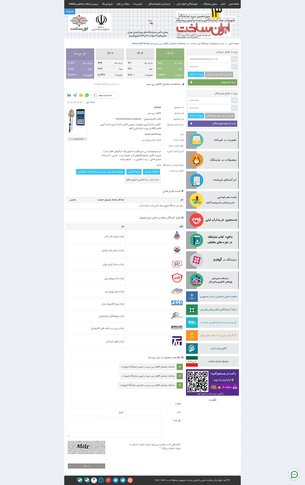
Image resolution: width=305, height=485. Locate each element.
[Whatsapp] (87, 96)
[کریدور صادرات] (212, 323)
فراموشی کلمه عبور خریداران (219, 74)
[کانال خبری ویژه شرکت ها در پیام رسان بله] (78, 480)
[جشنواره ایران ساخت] (212, 362)
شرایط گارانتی (134, 172)
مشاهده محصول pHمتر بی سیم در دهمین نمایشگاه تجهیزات (148, 367)
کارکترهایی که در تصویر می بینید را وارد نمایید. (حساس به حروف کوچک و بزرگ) (155, 446)
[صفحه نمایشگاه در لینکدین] (100, 480)
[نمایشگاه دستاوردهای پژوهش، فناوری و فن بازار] (212, 280)
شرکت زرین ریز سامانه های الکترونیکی (107, 328)
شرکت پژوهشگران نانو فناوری (111, 316)
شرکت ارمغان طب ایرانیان (113, 250)
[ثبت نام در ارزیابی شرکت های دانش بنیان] (212, 336)
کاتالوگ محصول (152, 172)
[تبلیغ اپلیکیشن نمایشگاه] (212, 383)
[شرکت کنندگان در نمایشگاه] (212, 180)
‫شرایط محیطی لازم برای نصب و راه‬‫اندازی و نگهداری (100, 172)
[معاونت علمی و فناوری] (212, 297)
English (69, 12)
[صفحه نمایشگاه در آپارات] (129, 480)
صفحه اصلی (233, 44)
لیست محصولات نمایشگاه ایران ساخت (207, 44)
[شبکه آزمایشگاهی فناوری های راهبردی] (212, 310)
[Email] (81, 96)
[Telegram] (75, 96)
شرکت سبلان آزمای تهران (113, 264)
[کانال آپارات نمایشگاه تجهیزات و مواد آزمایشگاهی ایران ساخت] (212, 260)
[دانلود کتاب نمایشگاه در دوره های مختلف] (212, 240)
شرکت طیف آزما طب (115, 342)
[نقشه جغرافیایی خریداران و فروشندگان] (212, 200)
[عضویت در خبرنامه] (212, 140)
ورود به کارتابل (195, 74)
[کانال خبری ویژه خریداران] (115, 480)
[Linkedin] (69, 96)
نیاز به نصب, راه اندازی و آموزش (142, 180)
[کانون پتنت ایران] (212, 349)
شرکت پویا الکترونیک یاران (112, 304)
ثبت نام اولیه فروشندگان (224, 124)
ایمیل (120, 412)
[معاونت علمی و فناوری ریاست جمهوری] (93, 480)
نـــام (179, 412)
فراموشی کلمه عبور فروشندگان (220, 116)
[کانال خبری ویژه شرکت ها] (122, 480)
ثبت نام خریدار (228, 82)
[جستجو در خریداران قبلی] (212, 220)
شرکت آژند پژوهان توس (114, 279)
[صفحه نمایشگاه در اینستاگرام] (107, 480)
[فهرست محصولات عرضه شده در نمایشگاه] (212, 160)
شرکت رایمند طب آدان (114, 237)
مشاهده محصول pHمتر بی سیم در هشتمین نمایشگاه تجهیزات (147, 385)
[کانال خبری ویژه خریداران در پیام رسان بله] (86, 480)
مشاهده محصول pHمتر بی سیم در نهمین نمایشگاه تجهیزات (148, 376)
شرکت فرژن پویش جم (151, 140)
